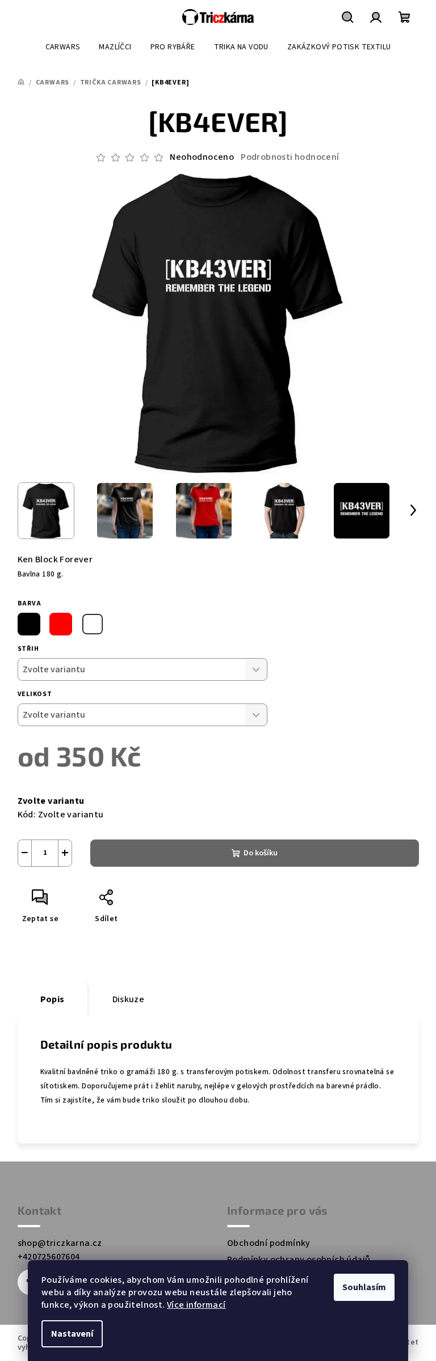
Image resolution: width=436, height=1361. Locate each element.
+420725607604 (49, 1256)
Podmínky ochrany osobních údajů (298, 1259)
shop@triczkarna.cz (60, 1243)
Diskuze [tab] (128, 999)
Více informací (196, 1305)
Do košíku (261, 853)
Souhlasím (364, 1287)
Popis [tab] (52, 999)
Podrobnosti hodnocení (290, 157)
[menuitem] (63, 47)
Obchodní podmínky (269, 1243)
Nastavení (72, 1334)
